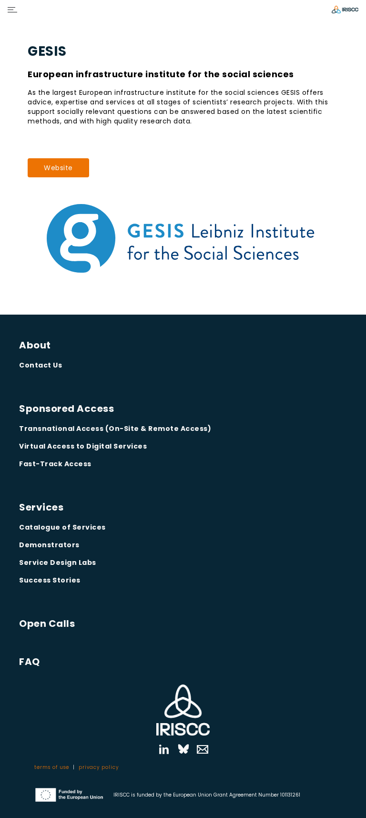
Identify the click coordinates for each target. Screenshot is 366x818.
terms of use (51, 767)
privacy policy (99, 767)
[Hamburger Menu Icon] (12, 9)
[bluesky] (183, 749)
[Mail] (202, 749)
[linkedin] (164, 749)
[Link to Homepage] (183, 710)
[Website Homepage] (345, 10)
